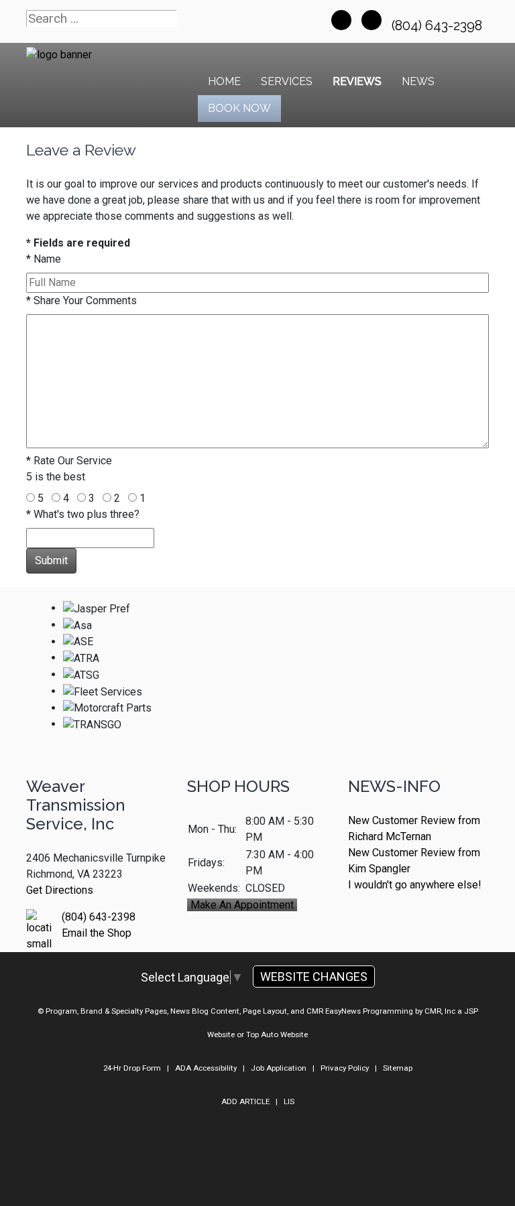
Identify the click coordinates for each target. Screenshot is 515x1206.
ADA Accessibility (206, 1068)
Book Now (239, 108)
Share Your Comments (81, 300)
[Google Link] (371, 20)
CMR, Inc (439, 1011)
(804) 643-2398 (438, 25)
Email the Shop (96, 933)
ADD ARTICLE (245, 1101)
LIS (289, 1101)
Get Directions (59, 890)
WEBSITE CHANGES (313, 976)
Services (286, 81)
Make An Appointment (242, 904)
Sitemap (397, 1068)
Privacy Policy (345, 1068)
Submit (51, 560)
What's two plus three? (82, 514)
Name (43, 259)
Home (224, 81)
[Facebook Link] (341, 20)
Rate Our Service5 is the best (69, 468)
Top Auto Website (277, 1034)
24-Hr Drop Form (132, 1068)
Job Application (278, 1068)
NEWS (418, 81)
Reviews (357, 81)
